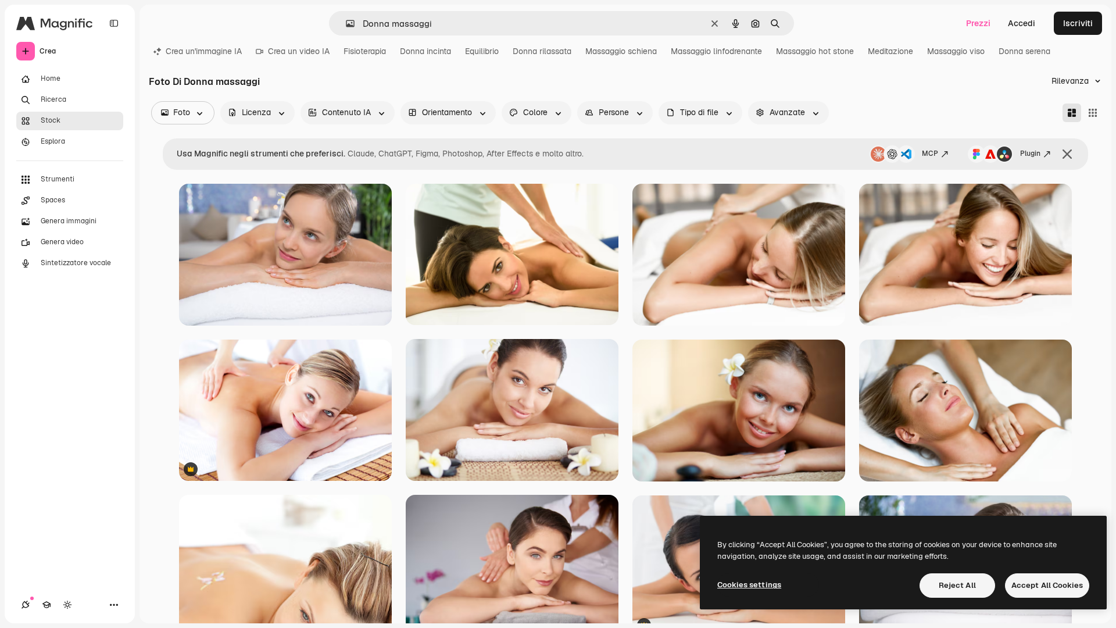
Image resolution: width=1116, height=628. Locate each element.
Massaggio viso (956, 51)
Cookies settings (749, 585)
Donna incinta (425, 51)
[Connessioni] (25, 604)
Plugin (1030, 153)
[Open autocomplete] (346, 23)
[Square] (1092, 113)
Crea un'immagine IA (204, 51)
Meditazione (890, 51)
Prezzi (978, 23)
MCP (930, 153)
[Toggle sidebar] (114, 23)
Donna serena (1024, 51)
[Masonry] (1072, 113)
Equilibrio (482, 51)
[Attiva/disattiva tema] (67, 604)
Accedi (1021, 23)
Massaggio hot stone (815, 51)
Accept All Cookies (1047, 585)
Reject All (957, 585)
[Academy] (46, 604)
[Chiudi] (1067, 154)
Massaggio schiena (621, 51)
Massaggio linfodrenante (716, 51)
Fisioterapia (365, 51)
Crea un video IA (299, 51)
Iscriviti (1078, 23)
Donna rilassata (542, 51)
